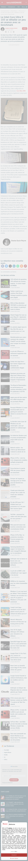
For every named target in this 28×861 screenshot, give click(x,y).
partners (10, 828)
